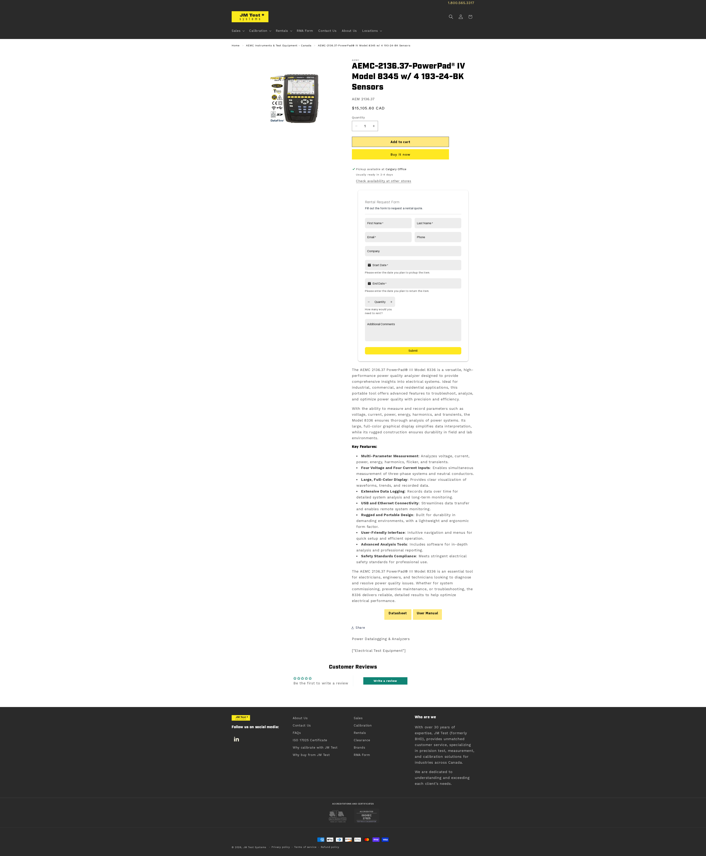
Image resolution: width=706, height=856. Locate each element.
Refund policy (330, 847)
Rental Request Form (382, 202)
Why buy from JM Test (311, 755)
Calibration (363, 725)
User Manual (427, 613)
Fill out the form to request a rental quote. (394, 208)
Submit (413, 350)
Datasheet (398, 613)
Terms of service (305, 847)
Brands (359, 747)
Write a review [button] (385, 681)
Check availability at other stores (383, 181)
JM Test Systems (254, 847)
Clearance (362, 740)
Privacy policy (281, 847)
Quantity (358, 117)
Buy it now (400, 154)
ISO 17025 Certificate (310, 740)
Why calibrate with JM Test (315, 747)
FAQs (297, 733)
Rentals (360, 733)
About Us (300, 718)
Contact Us (302, 725)
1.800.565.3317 (461, 3)
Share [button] (360, 627)
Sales (358, 718)
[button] (238, 30)
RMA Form (362, 755)
